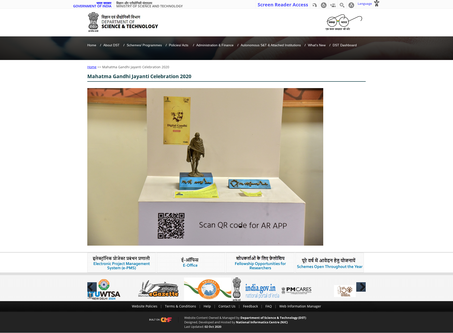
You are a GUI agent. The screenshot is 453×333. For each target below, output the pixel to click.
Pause (90, 296)
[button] (324, 4)
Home (91, 45)
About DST (111, 45)
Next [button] (361, 287)
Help (207, 306)
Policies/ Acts (179, 45)
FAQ (268, 306)
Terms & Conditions (180, 306)
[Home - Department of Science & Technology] (126, 22)
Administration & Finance (215, 45)
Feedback (250, 306)
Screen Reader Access (283, 4)
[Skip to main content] (314, 4)
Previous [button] (92, 287)
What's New (317, 45)
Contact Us (226, 306)
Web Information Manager (300, 306)
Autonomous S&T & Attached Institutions (271, 45)
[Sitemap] (351, 4)
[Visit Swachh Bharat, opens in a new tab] (344, 21)
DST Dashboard (345, 45)
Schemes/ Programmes (144, 45)
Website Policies (144, 306)
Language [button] (365, 3)
